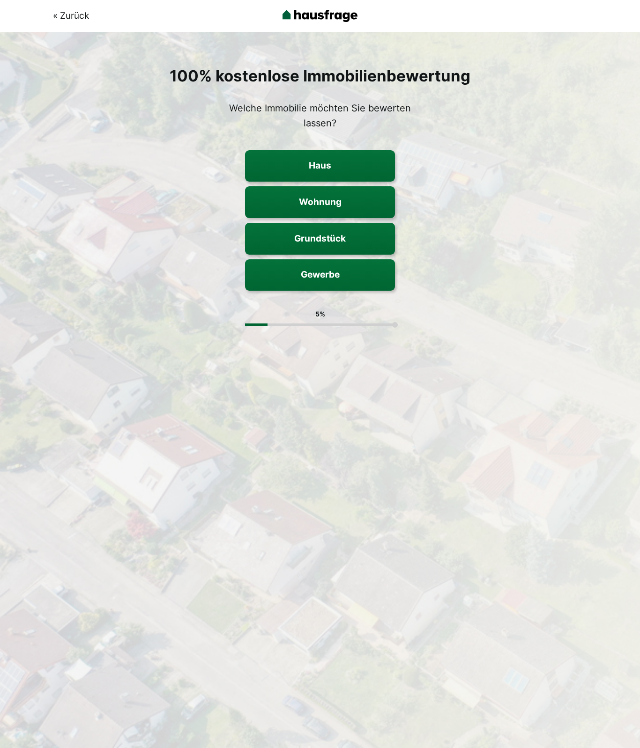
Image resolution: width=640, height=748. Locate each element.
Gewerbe (320, 274)
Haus (320, 165)
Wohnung (320, 202)
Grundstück (320, 238)
